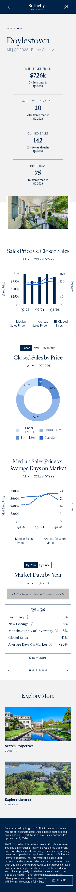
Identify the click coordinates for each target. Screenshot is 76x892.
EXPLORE (18, 801)
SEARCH (19, 748)
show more (38, 658)
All (24, 259)
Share (60, 880)
